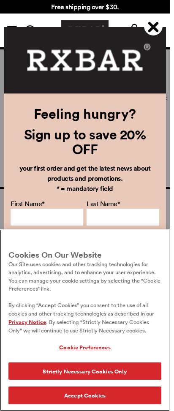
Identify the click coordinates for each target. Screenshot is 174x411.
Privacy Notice (27, 321)
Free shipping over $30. (85, 6)
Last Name (103, 203)
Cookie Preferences (84, 347)
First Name (28, 203)
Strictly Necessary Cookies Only (85, 371)
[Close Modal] (153, 26)
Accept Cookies (85, 395)
